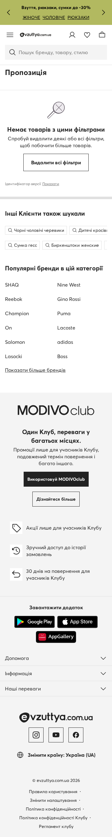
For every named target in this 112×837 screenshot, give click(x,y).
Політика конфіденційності (53, 809)
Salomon (15, 342)
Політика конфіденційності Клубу (53, 818)
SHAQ (12, 285)
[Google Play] (34, 622)
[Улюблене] (87, 34)
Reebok (13, 299)
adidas (65, 342)
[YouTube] (56, 734)
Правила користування (53, 791)
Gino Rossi (69, 299)
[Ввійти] (72, 34)
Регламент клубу (56, 826)
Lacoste (66, 328)
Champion (17, 313)
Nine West (69, 285)
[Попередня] (8, 12)
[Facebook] (75, 734)
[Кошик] (102, 34)
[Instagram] (36, 734)
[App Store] (77, 622)
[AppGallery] (56, 637)
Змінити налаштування (53, 800)
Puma (64, 313)
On (8, 328)
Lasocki (13, 356)
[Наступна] (103, 12)
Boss (62, 356)
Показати (50, 183)
